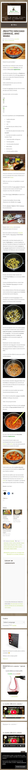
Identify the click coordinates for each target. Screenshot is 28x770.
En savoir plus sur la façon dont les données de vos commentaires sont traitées (14, 605)
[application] (14, 741)
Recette (12, 541)
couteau (11, 227)
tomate (15, 548)
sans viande (6, 548)
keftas (11, 444)
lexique (11, 177)
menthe (20, 544)
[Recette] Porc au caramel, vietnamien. (15, 554)
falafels (4, 444)
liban (17, 544)
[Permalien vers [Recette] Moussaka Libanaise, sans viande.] (14, 51)
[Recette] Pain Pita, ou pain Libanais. (16, 517)
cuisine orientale (16, 543)
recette (20, 546)
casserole (20, 232)
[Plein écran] (23, 746)
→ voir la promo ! (14, 696)
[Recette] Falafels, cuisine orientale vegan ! (7, 531)
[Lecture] (5, 746)
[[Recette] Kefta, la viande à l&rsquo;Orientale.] (7, 512)
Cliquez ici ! (5, 658)
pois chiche (15, 546)
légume (9, 544)
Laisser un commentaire (9, 40)
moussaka (9, 546)
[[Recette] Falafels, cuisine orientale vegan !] (7, 526)
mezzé (11, 67)
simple (11, 548)
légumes (13, 544)
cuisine (10, 543)
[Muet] (20, 746)
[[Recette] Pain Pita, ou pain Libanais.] (17, 512)
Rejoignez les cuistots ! (10, 724)
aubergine (6, 543)
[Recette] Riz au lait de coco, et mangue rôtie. (14, 552)
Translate (14, 625)
